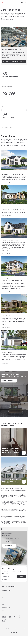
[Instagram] (14, 632)
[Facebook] (11, 632)
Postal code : (5, 573)
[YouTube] (16, 632)
